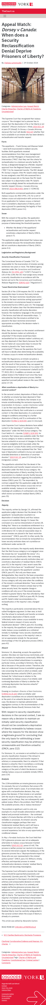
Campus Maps (6, 990)
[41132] (29, 132)
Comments (6, 963)
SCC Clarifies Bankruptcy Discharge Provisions (22, 935)
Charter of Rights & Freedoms (29, 109)
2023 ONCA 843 (16, 189)
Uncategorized (8, 111)
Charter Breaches (9, 109)
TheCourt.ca (8, 11)
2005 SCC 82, (17, 845)
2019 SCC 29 (15, 457)
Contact (4, 986)
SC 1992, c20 (17, 272)
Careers (4, 1000)
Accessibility (6, 998)
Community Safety (8, 994)
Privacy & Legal (6, 996)
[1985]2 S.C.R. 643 (9, 694)
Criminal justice (32, 960)
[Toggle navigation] (5, 16)
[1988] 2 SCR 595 (30, 433)
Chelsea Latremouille (13, 63)
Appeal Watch (33, 106)
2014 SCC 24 (38, 127)
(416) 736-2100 (7, 988)
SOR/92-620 (24, 283)
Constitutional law (18, 960)
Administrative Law (18, 106)
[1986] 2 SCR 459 (19, 421)
